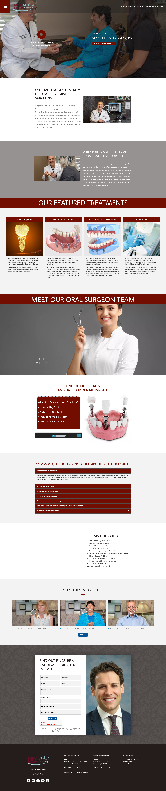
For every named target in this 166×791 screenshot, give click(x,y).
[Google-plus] (38, 780)
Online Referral (158, 6)
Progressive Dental (82, 772)
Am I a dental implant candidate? (47, 496)
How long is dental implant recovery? (48, 510)
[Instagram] (43, 780)
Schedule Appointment (127, 6)
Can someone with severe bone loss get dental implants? (55, 501)
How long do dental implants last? (47, 470)
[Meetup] (47, 780)
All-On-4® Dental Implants (131, 759)
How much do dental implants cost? (48, 491)
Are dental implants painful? (46, 486)
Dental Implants (127, 762)
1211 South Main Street (100, 762)
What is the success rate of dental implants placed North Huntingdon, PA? (60, 506)
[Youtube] (33, 780)
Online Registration (144, 6)
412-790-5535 (76, 768)
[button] (107, 109)
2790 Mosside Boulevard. (72, 762)
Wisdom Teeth (127, 764)
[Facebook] (28, 780)
